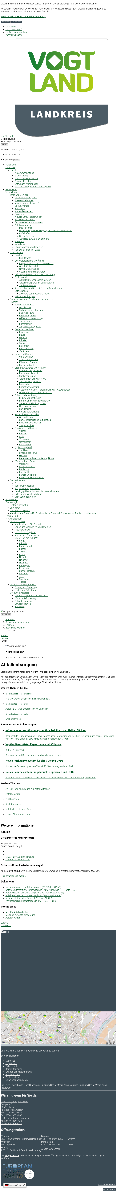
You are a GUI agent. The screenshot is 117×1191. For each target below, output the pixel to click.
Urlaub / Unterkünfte (20, 510)
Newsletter (20, 244)
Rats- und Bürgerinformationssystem (33, 186)
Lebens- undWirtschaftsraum (13, 517)
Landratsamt (16, 252)
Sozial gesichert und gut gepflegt (35, 420)
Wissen (22, 431)
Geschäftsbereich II (28, 266)
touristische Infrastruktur (31, 477)
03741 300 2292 (17, 859)
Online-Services (26, 236)
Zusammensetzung (24, 173)
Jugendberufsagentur (30, 326)
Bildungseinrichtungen (30, 398)
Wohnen (23, 337)
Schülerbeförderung (29, 411)
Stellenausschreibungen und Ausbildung (31, 311)
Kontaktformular (13, 1069)
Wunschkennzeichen (25, 219)
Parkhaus (19, 241)
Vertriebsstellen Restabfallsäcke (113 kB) (31, 901)
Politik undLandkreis (10, 166)
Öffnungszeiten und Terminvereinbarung (35, 274)
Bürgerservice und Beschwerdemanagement (32, 299)
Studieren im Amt (27, 285)
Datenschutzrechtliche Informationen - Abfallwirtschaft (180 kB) (42, 890)
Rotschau (24, 568)
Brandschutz (25, 384)
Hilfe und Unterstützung (31, 318)
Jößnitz (23, 551)
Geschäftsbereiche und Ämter (29, 260)
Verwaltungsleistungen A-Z (28, 203)
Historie (23, 455)
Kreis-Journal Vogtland (26, 197)
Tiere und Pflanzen (28, 359)
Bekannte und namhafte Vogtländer (36, 458)
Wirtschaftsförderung (25, 598)
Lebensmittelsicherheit (30, 422)
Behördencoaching (24, 601)
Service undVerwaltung (11, 190)
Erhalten (23, 340)
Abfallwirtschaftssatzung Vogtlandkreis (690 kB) (34, 892)
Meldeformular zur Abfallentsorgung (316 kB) (33, 887)
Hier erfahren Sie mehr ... (13, 876)
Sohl (21, 576)
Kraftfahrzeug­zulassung (31, 370)
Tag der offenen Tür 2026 (27, 249)
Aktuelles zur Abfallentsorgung (34, 238)
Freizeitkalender (22, 529)
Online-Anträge (22, 205)
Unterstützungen (27, 406)
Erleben (23, 433)
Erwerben (24, 332)
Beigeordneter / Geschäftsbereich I (36, 263)
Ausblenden (6, 22)
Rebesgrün (24, 565)
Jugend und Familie (24, 304)
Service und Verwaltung (17, 622)
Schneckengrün (27, 570)
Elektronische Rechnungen (18, 1071)
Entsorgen (24, 345)
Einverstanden (16, 22)
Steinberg (24, 579)
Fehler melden (12, 1077)
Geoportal (19, 214)
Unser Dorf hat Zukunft (26, 538)
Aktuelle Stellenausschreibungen (35, 280)
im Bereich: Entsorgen (11, 149)
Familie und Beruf (28, 474)
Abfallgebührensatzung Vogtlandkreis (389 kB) (33, 895)
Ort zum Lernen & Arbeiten (23, 584)
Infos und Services (19, 194)
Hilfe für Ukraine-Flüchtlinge (28, 494)
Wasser (23, 343)
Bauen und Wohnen (24, 329)
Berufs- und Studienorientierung (35, 400)
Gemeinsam (25, 441)
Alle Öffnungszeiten (50, 1149)
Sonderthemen (17, 480)
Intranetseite (109, 1189)
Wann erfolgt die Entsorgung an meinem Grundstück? (45, 230)
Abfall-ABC (24, 233)
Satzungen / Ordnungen (26, 184)
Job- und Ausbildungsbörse (32, 403)
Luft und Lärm (26, 348)
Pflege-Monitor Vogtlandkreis (29, 247)
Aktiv (21, 436)
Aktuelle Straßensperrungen (28, 216)
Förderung (24, 469)
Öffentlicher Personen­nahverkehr (35, 392)
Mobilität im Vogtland (25, 532)
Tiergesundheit (26, 425)
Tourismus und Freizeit (26, 428)
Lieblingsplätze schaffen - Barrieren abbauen (37, 491)
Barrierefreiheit (12, 1074)
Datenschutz (11, 1066)
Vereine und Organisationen (28, 535)
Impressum (11, 1063)
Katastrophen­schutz (29, 387)
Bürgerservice (12, 1155)
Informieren (25, 444)
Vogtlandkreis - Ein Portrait (28, 524)
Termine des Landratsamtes (29, 222)
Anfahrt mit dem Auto (11, 1120)
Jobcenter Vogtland (24, 485)
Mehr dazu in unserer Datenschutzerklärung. (23, 16)
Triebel (22, 581)
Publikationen (25, 227)
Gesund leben (26, 417)
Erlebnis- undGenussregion (12, 501)
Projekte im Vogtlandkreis (27, 488)
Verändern (24, 351)
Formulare (20, 208)
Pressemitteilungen (24, 200)
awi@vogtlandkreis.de (19, 856)
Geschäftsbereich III (29, 269)
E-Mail (4, 1118)
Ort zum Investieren (19, 592)
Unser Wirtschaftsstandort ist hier (31, 595)
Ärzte (17, 483)
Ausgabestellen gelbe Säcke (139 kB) (29, 898)
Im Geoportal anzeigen (12, 1109)
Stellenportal (21, 277)
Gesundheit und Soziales (27, 414)
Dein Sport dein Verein (25, 496)
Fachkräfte (24, 472)
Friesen (22, 549)
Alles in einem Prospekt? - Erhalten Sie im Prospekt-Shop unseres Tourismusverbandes (53, 513)
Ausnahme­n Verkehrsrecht (32, 378)
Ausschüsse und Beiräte (26, 178)
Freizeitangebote (27, 315)
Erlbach (23, 543)
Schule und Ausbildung (26, 395)
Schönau (23, 573)
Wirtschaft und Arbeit (25, 461)
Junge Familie (26, 321)
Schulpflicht (25, 409)
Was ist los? (25, 307)
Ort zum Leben (17, 521)
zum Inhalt (10, 26)
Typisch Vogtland (23, 447)
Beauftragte (25, 258)
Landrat (18, 255)
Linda (22, 554)
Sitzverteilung (21, 175)
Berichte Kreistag (23, 181)
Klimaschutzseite (107, 1184)
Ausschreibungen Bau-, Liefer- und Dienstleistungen (40, 288)
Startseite (10, 619)
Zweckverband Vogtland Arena (34, 293)
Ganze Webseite (9, 154)
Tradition (23, 450)
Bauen (22, 334)
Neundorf (24, 557)
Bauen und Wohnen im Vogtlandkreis (33, 527)
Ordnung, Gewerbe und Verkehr (30, 367)
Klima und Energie (28, 362)
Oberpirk (23, 562)
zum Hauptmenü (13, 29)
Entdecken (15, 507)
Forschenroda (26, 546)
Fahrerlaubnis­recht (28, 373)
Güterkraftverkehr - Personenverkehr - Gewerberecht (45, 389)
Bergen (22, 540)
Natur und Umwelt (24, 354)
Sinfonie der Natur (28, 452)
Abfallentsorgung (23, 225)
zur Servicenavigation (16, 32)
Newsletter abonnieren (16, 1080)
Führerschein (25, 323)
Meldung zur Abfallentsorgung (20, 915)
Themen (14, 302)
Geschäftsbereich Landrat (32, 271)
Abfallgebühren (12, 917)
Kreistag (14, 170)
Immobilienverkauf (24, 211)
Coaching (24, 463)
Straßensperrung (27, 376)
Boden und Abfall (27, 365)
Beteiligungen (21, 291)
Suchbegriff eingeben (11, 141)
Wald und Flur (26, 356)
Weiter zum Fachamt (11, 1123)
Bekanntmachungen (25, 296)
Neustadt (23, 560)
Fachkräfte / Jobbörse (26, 590)
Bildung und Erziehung (26, 587)
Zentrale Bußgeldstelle (30, 381)
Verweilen (24, 439)
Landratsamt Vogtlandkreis (14, 1101)
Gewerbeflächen (27, 466)
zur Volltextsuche (13, 35)
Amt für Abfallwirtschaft (17, 912)
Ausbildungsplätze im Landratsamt (36, 282)
